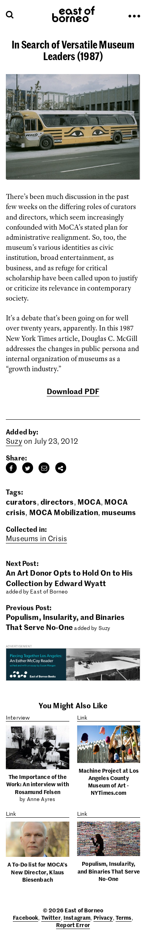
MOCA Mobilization (63, 512)
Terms (124, 917)
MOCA (89, 501)
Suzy (14, 441)
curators (21, 501)
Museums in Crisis (36, 538)
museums (119, 512)
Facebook (25, 917)
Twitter (51, 917)
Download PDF (73, 391)
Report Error (73, 925)
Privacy (103, 917)
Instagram (76, 917)
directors (57, 501)
